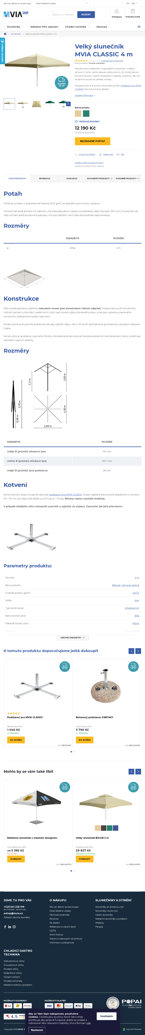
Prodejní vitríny (11, 969)
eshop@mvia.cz (13, 913)
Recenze (54, 919)
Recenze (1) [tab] (44, 178)
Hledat (86, 14)
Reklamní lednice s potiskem (18, 985)
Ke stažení (55, 923)
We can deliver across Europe (17, 3)
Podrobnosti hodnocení (112, 61)
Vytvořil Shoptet (133, 1029)
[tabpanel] (38, 703)
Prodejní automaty (13, 981)
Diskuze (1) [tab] (72, 178)
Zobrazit (16, 859)
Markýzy (99, 923)
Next (138, 651)
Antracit (103, 828)
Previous (131, 651)
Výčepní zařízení (12, 977)
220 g (136, 593)
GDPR (53, 930)
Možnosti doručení (89, 121)
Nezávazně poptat (92, 141)
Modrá (115, 828)
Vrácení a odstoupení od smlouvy (66, 938)
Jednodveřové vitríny (14, 961)
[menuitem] (15, 26)
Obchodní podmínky (60, 915)
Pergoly (99, 927)
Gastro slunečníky (104, 915)
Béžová (116, 585)
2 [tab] (73, 751)
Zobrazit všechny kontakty (17, 917)
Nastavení (37, 1030)
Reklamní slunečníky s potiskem (111, 919)
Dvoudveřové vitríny (14, 965)
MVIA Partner (56, 934)
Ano (137, 600)
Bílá (137, 615)
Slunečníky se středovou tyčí (109, 907)
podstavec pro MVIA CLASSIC (65, 494)
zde (88, 1023)
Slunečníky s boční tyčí (106, 911)
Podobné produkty (126, 178)
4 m (137, 577)
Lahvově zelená (130, 585)
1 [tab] (71, 751)
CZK (133, 3)
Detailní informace (84, 95)
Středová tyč (132, 608)
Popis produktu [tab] (17, 178)
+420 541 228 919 (14, 907)
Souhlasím (106, 1016)
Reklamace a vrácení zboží (63, 927)
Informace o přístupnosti (62, 942)
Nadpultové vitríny (13, 973)
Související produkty (98, 178)
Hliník (135, 623)
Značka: (89, 163)
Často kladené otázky (46, 3)
